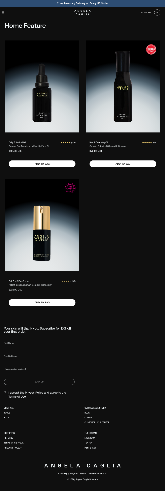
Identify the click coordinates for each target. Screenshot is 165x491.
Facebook (90, 438)
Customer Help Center (97, 422)
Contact (89, 417)
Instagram (91, 433)
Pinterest (90, 448)
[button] (6, 12)
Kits (6, 417)
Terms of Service (14, 442)
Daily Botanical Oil (17, 142)
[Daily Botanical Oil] (42, 86)
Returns (8, 438)
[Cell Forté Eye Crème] (42, 225)
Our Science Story (95, 408)
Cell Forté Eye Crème (19, 281)
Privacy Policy (34, 392)
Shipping (9, 433)
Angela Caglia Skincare (87, 479)
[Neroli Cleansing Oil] (123, 86)
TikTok (88, 442)
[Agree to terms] (5, 392)
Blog (87, 412)
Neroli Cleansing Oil (99, 142)
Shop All (8, 408)
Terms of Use (17, 396)
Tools (7, 412)
